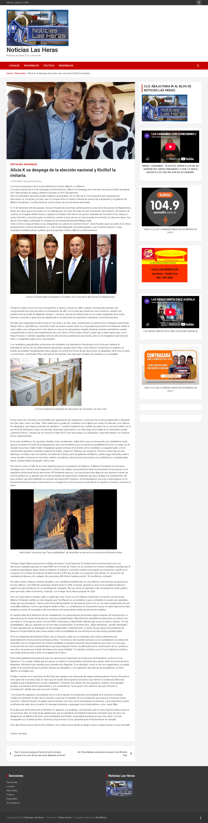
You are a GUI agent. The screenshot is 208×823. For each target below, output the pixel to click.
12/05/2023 (16, 181)
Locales (14, 65)
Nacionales (31, 65)
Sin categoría (13, 802)
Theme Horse (64, 817)
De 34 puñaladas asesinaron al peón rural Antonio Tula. (102, 754)
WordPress (100, 817)
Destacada (16, 164)
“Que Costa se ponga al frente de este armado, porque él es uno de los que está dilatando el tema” (39, 754)
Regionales (66, 65)
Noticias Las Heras (32, 50)
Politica (49, 65)
